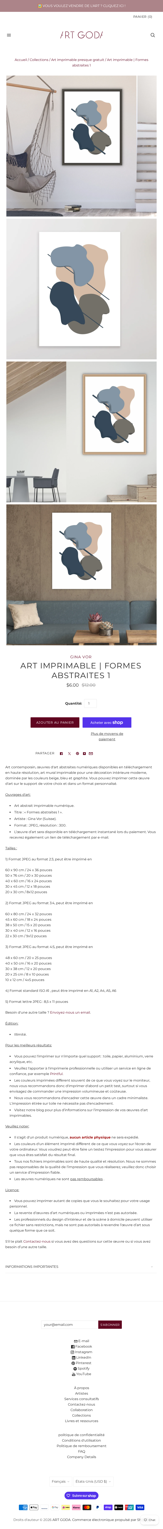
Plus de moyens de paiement (107, 736)
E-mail (83, 1341)
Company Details (81, 1457)
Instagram (83, 1352)
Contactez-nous (37, 1241)
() (142, 17)
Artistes (81, 1393)
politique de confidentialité (81, 1435)
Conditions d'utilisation (81, 1440)
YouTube (83, 1374)
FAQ (81, 1451)
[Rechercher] (153, 35)
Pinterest (83, 1363)
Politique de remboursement (82, 1446)
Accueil (21, 60)
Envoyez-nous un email (70, 1012)
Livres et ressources (81, 1421)
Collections (39, 60)
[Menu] (8, 35)
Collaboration (81, 1410)
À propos (81, 1388)
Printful (56, 1074)
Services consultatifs (81, 1399)
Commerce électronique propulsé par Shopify (111, 1520)
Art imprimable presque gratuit (77, 60)
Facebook (83, 1346)
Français (59, 1481)
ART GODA (61, 1520)
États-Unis (91, 1481)
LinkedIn (83, 1357)
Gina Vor (80, 656)
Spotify (83, 1368)
